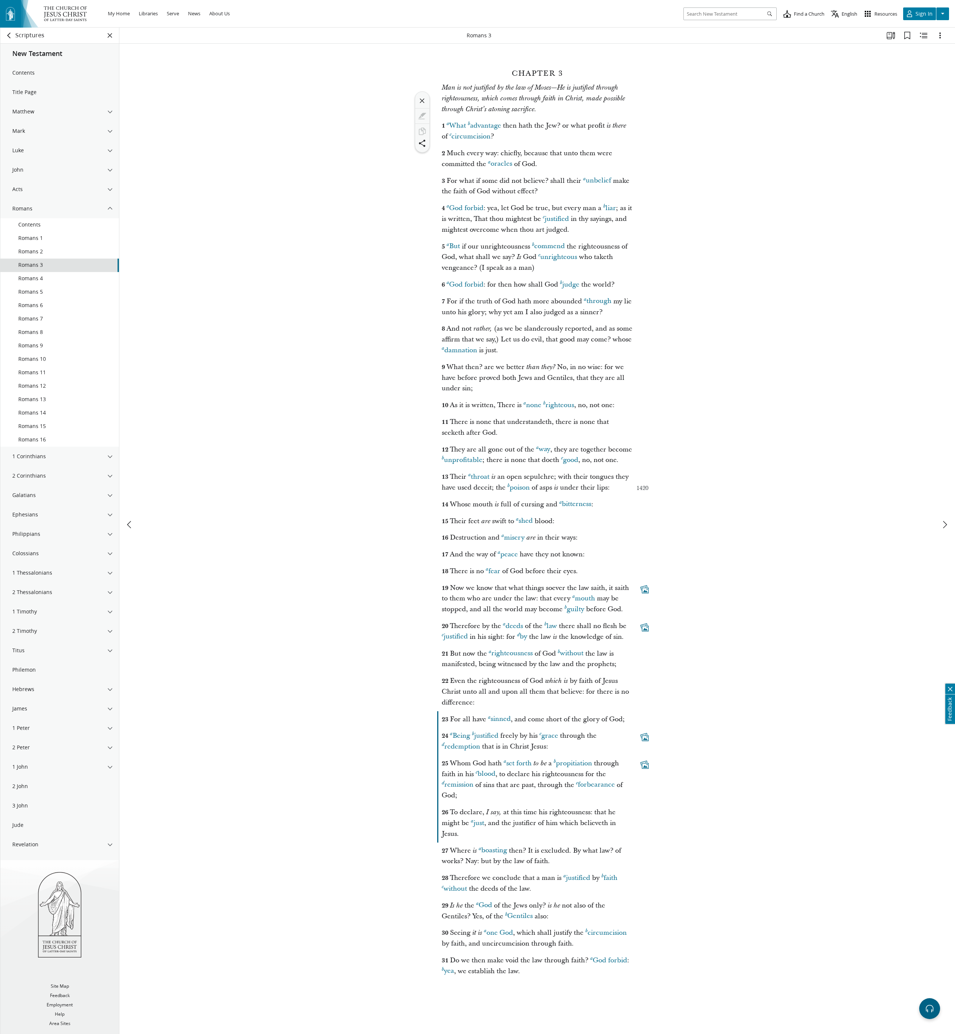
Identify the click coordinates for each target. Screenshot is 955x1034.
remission (458, 785)
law (552, 626)
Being (461, 735)
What (457, 125)
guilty (575, 609)
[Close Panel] (110, 35)
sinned (501, 719)
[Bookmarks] (907, 35)
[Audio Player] (929, 1008)
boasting (494, 850)
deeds (514, 626)
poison (520, 487)
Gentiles (520, 916)
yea (449, 971)
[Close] (422, 101)
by (523, 636)
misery (514, 537)
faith (610, 878)
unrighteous (558, 257)
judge (570, 284)
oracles (501, 164)
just (478, 823)
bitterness (576, 504)
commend (549, 246)
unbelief (598, 180)
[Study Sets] (890, 35)
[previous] (129, 524)
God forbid (466, 208)
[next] (944, 524)
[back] (9, 35)
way (544, 449)
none (533, 405)
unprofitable (463, 460)
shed (526, 521)
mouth (585, 598)
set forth (519, 763)
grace (549, 735)
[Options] (940, 35)
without (571, 653)
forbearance (596, 785)
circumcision (471, 136)
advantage (485, 125)
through (598, 301)
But (454, 246)
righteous (559, 405)
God (485, 905)
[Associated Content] (644, 589)
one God (499, 932)
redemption (462, 746)
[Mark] (422, 116)
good (570, 460)
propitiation (574, 763)
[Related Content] (923, 35)
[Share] (422, 143)
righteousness (512, 653)
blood (486, 774)
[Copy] (422, 131)
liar (610, 208)
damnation (460, 350)
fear (494, 571)
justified (557, 219)
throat (480, 476)
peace (509, 554)
